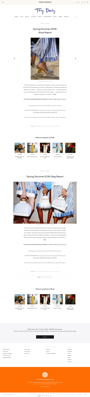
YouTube (69, 359)
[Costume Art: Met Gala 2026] (45, 148)
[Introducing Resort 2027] (32, 148)
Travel (40, 16)
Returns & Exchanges (7, 353)
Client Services (6, 349)
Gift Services (27, 351)
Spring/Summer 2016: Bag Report (45, 176)
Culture (33, 16)
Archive (66, 16)
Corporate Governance (70, 394)
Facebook (54, 110)
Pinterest (62, 110)
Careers (48, 351)
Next (75, 58)
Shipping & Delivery (7, 357)
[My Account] (82, 2)
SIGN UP (45, 337)
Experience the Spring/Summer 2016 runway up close (45, 105)
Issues (16, 16)
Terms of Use (79, 394)
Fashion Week (37, 126)
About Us (48, 349)
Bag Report (50, 99)
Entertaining (47, 16)
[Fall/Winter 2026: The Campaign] (20, 148)
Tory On (54, 126)
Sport (60, 16)
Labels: (32, 126)
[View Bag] (87, 2)
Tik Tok (69, 353)
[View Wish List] (84, 2)
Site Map (85, 394)
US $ (3, 2)
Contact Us (5, 351)
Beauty (27, 16)
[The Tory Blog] (45, 11)
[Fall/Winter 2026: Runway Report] (70, 148)
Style (21, 16)
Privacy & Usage (34, 394)
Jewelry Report (61, 99)
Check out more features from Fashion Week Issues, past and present (44, 117)
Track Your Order (6, 355)
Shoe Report (50, 244)
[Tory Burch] (45, 2)
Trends (57, 126)
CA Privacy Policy (42, 394)
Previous (15, 58)
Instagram (43, 110)
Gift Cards (27, 353)
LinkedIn (69, 361)
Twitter (48, 110)
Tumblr (69, 357)
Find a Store (27, 349)
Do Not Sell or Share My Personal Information (56, 394)
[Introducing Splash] (58, 148)
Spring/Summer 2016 (44, 126)
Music (55, 16)
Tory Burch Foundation (51, 353)
